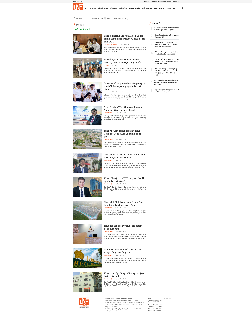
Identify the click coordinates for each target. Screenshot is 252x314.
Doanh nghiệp (134, 8)
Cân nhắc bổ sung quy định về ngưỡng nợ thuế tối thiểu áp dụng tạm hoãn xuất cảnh (124, 86)
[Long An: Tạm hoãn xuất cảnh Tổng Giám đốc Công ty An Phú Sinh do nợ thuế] (87, 139)
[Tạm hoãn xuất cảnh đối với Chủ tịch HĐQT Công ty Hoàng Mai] (87, 258)
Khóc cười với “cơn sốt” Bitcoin (116, 18)
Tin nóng (92, 8)
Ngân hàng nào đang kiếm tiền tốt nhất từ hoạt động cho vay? (167, 91)
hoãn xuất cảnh (82, 29)
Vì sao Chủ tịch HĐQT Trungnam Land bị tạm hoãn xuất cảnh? (124, 180)
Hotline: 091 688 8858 (151, 1)
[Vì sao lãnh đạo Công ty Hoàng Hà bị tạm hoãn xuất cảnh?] (87, 282)
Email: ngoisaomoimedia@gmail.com (169, 1)
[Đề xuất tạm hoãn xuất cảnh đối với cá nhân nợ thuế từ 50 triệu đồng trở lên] (87, 68)
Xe (174, 8)
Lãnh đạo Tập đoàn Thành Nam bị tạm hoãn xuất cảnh (123, 227)
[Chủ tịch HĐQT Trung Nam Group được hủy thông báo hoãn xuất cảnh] (87, 210)
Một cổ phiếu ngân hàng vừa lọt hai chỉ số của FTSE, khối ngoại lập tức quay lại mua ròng (167, 61)
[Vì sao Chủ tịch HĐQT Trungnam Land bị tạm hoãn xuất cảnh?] (87, 187)
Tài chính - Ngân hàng (118, 8)
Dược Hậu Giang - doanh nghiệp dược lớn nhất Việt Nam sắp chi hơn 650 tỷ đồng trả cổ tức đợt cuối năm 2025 (167, 72)
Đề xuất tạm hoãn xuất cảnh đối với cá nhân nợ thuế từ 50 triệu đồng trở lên (123, 61)
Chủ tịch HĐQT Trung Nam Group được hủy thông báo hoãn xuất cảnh (124, 203)
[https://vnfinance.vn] (86, 8)
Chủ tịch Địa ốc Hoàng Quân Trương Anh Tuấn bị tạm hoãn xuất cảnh (124, 156)
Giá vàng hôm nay (97, 18)
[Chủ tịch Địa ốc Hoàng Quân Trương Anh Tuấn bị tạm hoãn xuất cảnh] (87, 163)
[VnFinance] (78, 8)
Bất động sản (103, 8)
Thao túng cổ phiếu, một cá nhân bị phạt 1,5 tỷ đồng (166, 36)
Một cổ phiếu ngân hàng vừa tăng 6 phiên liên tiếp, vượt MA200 (166, 53)
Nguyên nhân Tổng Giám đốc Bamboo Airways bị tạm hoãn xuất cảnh (123, 108)
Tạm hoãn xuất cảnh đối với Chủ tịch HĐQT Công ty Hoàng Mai (122, 251)
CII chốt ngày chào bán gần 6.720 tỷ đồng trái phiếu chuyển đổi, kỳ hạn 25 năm (166, 82)
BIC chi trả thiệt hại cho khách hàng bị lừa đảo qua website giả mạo (166, 29)
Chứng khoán (147, 8)
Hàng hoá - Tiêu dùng (162, 8)
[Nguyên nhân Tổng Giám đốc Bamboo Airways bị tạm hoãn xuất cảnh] (87, 115)
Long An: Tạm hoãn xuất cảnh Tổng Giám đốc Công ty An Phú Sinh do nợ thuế (122, 134)
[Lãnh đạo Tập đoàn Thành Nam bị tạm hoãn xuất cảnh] (87, 234)
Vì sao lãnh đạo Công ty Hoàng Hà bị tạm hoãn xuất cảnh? (124, 275)
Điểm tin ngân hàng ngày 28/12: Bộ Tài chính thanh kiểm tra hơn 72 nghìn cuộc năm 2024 (124, 39)
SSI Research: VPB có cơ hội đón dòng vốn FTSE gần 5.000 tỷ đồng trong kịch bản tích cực (166, 45)
